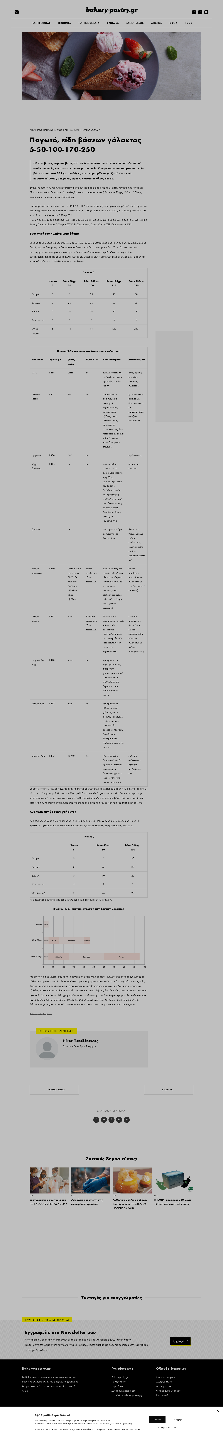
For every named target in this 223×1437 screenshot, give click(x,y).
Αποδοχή (157, 1419)
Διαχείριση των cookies (167, 1427)
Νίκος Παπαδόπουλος (48, 130)
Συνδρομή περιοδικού (123, 1391)
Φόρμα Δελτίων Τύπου (168, 1391)
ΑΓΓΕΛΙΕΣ (156, 23)
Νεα (31, 1196)
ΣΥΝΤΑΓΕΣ (113, 23)
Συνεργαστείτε (164, 1382)
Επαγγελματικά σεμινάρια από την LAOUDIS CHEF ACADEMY (48, 1202)
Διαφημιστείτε (163, 1386)
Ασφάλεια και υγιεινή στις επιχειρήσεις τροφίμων (87, 1202)
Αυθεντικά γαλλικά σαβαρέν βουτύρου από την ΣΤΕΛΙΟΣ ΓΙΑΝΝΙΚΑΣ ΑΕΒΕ (130, 1204)
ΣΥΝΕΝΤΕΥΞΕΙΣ (135, 23)
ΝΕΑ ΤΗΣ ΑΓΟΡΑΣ (41, 23)
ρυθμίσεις (127, 1423)
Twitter (104, 1120)
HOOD (188, 23)
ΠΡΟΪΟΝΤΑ (64, 23)
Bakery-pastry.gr (120, 1377)
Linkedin (119, 1120)
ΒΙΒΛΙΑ (173, 23)
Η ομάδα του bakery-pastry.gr (127, 1395)
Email (126, 1120)
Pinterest (111, 1120)
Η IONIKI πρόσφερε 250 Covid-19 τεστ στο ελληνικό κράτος (173, 1202)
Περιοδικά (117, 1386)
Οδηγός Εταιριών (165, 1377)
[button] (17, 12)
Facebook (96, 1120)
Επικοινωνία (162, 1395)
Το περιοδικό (119, 1382)
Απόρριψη (178, 1419)
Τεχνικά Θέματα (90, 130)
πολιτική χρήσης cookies (130, 1429)
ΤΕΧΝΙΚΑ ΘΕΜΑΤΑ (88, 23)
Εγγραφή (178, 1341)
